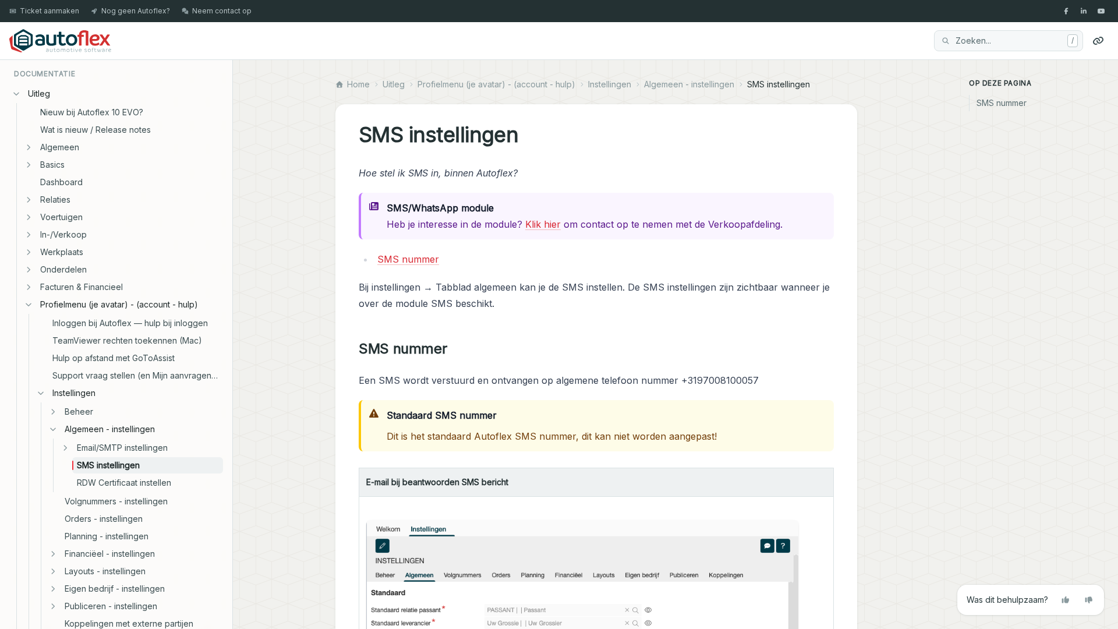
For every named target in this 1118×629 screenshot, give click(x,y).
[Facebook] (1066, 11)
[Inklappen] (16, 94)
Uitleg (39, 93)
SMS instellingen (108, 465)
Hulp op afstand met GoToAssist (113, 358)
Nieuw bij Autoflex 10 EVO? (91, 112)
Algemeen (59, 147)
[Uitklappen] (29, 147)
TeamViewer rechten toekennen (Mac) (127, 340)
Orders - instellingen (104, 519)
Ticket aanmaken (49, 10)
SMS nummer (408, 259)
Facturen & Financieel (81, 287)
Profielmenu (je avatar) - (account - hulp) (119, 304)
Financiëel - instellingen (110, 554)
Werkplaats (61, 252)
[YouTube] (1101, 11)
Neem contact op (222, 10)
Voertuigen (61, 217)
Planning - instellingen (106, 536)
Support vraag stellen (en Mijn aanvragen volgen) (137, 375)
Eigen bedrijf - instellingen (115, 588)
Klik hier (543, 224)
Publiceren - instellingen (111, 606)
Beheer (79, 411)
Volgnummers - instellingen (116, 501)
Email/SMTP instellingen (122, 448)
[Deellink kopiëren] (1098, 40)
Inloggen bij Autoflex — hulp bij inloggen (130, 323)
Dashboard (61, 182)
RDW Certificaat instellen (124, 482)
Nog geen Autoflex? (135, 10)
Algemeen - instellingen (110, 429)
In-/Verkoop (63, 234)
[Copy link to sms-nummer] (456, 349)
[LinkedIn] (1083, 11)
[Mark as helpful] (1065, 599)
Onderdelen (63, 269)
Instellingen (73, 393)
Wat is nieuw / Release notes (95, 130)
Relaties (55, 199)
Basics (52, 164)
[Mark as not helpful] (1088, 599)
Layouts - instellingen (105, 571)
